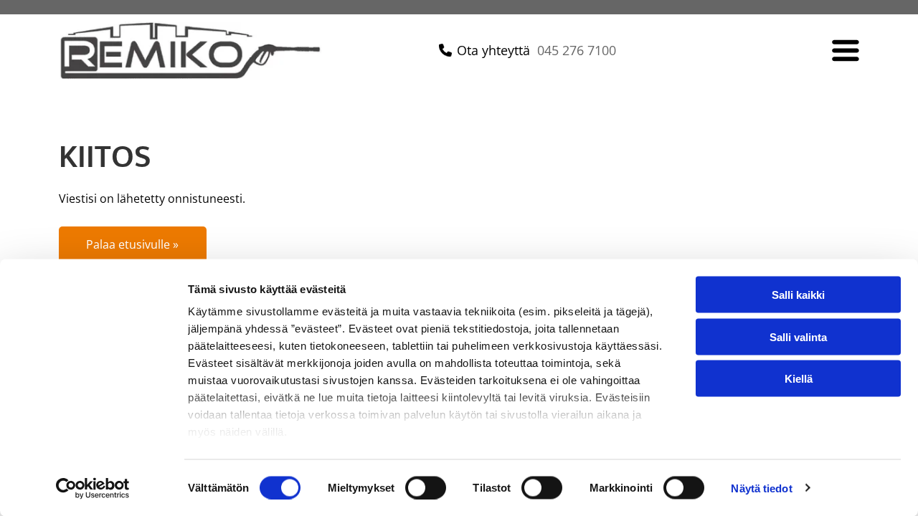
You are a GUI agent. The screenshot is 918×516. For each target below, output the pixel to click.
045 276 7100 (576, 50)
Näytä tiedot (761, 488)
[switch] (425, 487)
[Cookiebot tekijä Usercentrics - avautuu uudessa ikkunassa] (93, 488)
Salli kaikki (798, 295)
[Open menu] (845, 50)
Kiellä (799, 379)
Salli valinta (798, 336)
